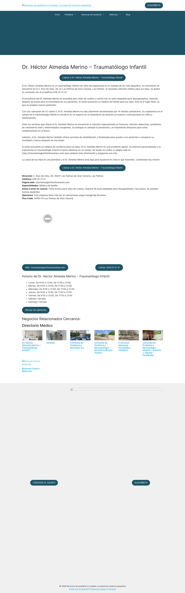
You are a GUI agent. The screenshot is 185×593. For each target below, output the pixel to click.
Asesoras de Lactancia (91, 14)
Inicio (57, 14)
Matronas (113, 14)
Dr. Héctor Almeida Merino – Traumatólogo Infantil (31, 346)
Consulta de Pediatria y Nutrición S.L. (77, 345)
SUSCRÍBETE (153, 5)
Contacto (112, 589)
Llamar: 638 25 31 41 (109, 267)
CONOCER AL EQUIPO (44, 482)
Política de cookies (98, 589)
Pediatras (69, 14)
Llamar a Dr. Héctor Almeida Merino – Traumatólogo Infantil (92, 77)
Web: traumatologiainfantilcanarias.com (45, 267)
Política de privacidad (78, 589)
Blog (128, 14)
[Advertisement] (92, 37)
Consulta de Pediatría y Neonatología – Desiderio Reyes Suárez (103, 347)
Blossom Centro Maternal (31, 369)
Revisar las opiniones (35, 310)
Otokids (50, 342)
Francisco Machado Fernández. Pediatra (125, 346)
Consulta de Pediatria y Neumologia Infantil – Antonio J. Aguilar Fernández (152, 349)
